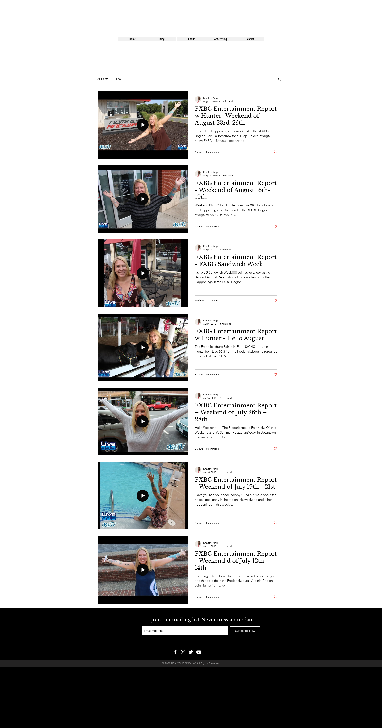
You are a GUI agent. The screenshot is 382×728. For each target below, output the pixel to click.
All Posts (102, 79)
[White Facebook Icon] (175, 652)
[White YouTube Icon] (199, 652)
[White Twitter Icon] (191, 652)
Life (118, 79)
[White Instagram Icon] (183, 652)
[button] (279, 79)
